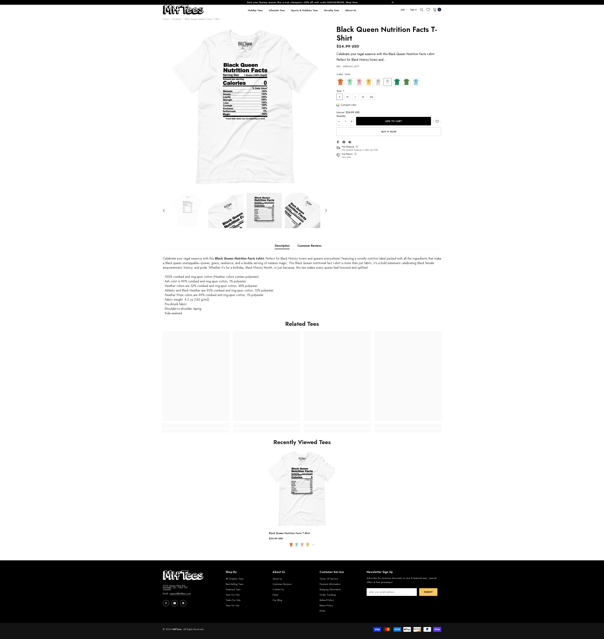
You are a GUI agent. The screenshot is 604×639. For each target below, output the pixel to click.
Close (392, 2)
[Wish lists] (428, 9)
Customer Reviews (309, 246)
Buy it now (388, 131)
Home (166, 19)
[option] (302, 2)
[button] (163, 210)
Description (282, 246)
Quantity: (341, 116)
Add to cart (393, 121)
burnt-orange (291, 544)
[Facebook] (337, 142)
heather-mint (296, 544)
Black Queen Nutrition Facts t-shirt (289, 533)
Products (176, 19)
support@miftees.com (180, 593)
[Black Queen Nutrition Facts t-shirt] (302, 489)
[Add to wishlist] (437, 121)
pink (302, 544)
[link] (196, 425)
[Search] (422, 9)
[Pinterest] (343, 142)
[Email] (349, 142)
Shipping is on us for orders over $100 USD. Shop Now (302, 2)
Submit (428, 592)
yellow (307, 544)
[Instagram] (174, 603)
